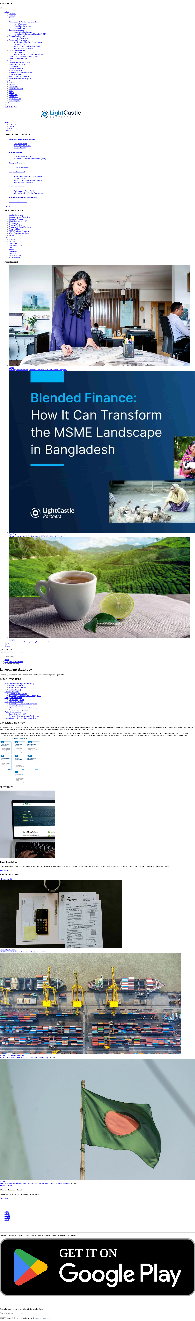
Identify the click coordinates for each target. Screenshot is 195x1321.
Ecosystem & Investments (18, 40)
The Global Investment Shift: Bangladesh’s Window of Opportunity (24, 1057)
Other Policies (47, 1318)
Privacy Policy (38, 1318)
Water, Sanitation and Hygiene (20, 78)
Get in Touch (4, 1198)
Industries (8, 60)
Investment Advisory (21, 44)
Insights (7, 81)
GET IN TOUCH (11, 107)
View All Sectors (15, 235)
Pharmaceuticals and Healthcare (20, 72)
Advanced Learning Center (23, 48)
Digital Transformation (17, 50)
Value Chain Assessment (22, 26)
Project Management (21, 38)
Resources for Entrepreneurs (19, 58)
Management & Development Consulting (23, 22)
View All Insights (6, 879)
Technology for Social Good (24, 52)
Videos (11, 93)
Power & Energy (15, 74)
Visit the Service (6, 870)
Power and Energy (15, 229)
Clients (7, 103)
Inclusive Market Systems (23, 32)
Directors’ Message (16, 89)
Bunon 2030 (13, 97)
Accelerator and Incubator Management (28, 42)
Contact (12, 16)
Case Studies (13, 87)
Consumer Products (16, 68)
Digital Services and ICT (18, 64)
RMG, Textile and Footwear (19, 76)
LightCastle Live (15, 99)
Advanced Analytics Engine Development (29, 54)
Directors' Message (16, 245)
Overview (12, 14)
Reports (12, 85)
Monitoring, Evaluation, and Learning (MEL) (30, 34)
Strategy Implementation (17, 36)
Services (7, 20)
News (11, 91)
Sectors (7, 206)
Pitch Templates (14, 101)
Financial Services (15, 70)
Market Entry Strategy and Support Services (24, 56)
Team (11, 128)
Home (7, 660)
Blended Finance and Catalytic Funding (28, 46)
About (7, 12)
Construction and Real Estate (19, 62)
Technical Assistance (16, 30)
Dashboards (13, 95)
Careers (7, 105)
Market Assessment (20, 24)
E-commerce (13, 66)
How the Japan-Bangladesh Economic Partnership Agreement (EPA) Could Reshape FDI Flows (34, 1183)
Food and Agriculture (16, 215)
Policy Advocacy (20, 28)
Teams (11, 18)
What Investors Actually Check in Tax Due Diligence (19, 952)
